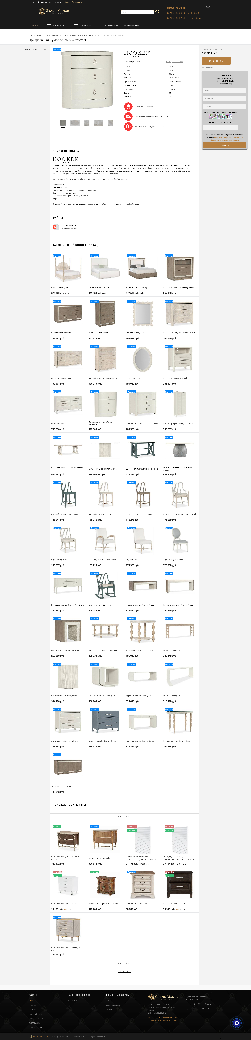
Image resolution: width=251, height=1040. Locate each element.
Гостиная (32, 1009)
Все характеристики (174, 61)
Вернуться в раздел (33, 49)
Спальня (65, 35)
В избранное (209, 67)
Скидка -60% (72, 1000)
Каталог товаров (52, 35)
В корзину (218, 60)
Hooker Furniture (175, 81)
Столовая (32, 1005)
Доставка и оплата (44, 2)
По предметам (110, 25)
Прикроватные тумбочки (81, 35)
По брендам (84, 25)
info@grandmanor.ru (97, 1036)
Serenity (172, 89)
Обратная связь (41, 1036)
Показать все (124, 971)
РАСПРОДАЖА (34, 1023)
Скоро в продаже (35, 1027)
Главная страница (35, 35)
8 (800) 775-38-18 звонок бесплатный (68, 1036)
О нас (32, 2)
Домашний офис (35, 1014)
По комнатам (58, 25)
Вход (67, 2)
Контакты (57, 2)
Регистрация (77, 2)
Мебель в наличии (131, 25)
